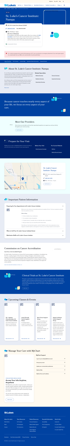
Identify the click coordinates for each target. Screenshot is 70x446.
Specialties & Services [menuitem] (38, 5)
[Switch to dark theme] (63, 1)
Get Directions (47, 184)
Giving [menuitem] (59, 5)
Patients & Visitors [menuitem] (27, 5)
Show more (6, 87)
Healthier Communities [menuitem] (50, 5)
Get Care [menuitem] (19, 5)
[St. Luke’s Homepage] (9, 412)
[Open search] (64, 5)
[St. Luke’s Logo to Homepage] (10, 5)
